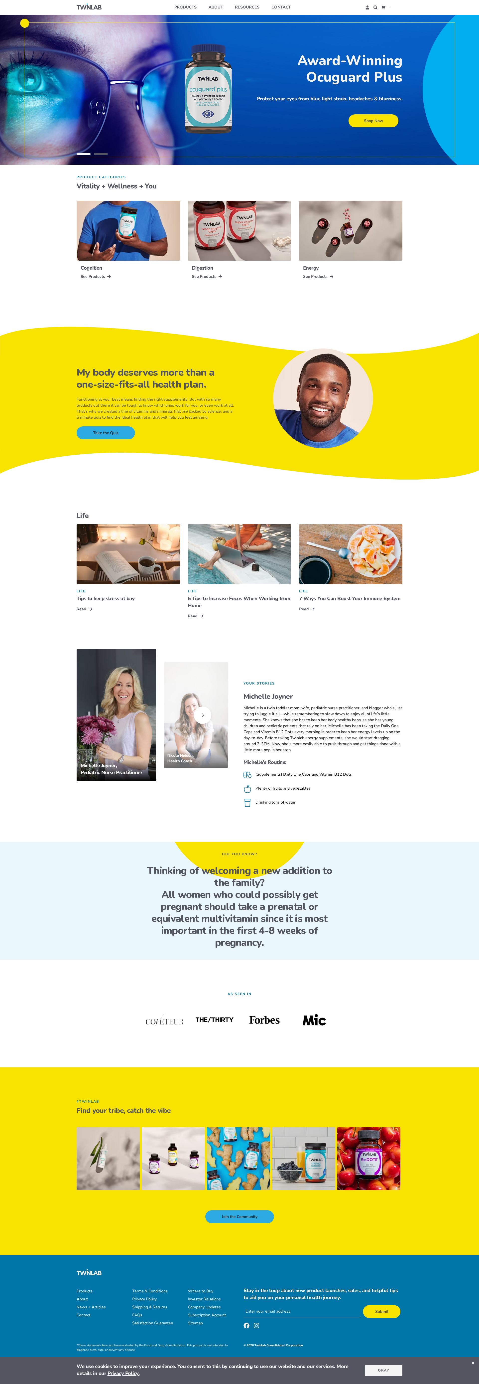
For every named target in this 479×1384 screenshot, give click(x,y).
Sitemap (195, 1323)
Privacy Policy (144, 1299)
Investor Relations (204, 1299)
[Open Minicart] (383, 7)
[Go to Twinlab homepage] (89, 1273)
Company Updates (204, 1307)
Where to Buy (200, 1291)
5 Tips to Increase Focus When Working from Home (239, 602)
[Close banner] (473, 1363)
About (216, 7)
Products (185, 7)
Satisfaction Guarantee (152, 1323)
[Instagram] (256, 1326)
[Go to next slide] (202, 715)
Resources (247, 7)
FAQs (137, 1315)
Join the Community (239, 1216)
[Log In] (367, 7)
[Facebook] (246, 1326)
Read (81, 609)
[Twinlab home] (89, 7)
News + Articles (91, 1307)
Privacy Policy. (124, 1373)
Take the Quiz (106, 433)
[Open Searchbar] (375, 7)
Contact (281, 7)
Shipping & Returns (149, 1307)
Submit (381, 1311)
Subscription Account (207, 1315)
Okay (383, 1370)
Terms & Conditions (150, 1291)
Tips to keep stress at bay (105, 598)
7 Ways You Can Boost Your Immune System (350, 598)
